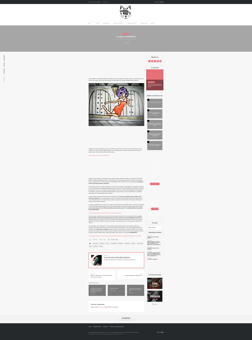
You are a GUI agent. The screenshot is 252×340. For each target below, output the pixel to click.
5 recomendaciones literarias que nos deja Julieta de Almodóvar (155, 134)
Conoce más (144, 23)
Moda (157, 103)
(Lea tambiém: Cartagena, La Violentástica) (99, 155)
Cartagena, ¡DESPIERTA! (152, 259)
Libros (154, 137)
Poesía (135, 39)
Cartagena (95, 243)
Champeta (102, 243)
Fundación (127, 243)
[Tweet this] (133, 42)
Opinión (132, 39)
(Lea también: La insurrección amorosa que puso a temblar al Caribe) (105, 213)
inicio (98, 23)
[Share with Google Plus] (136, 42)
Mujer (90, 246)
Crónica (149, 87)
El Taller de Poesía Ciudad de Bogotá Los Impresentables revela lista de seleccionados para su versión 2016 (154, 254)
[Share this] (130, 42)
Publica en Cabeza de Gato (117, 326)
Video (158, 115)
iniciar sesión (101, 307)
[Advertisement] (116, 65)
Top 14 (155, 115)
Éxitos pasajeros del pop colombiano (154, 113)
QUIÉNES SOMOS (97, 326)
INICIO (90, 326)
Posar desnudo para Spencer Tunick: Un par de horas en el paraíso (155, 85)
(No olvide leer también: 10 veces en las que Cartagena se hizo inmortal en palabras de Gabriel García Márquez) (115, 235)
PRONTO (154, 208)
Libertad (133, 243)
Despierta (120, 243)
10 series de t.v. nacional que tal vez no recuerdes (154, 145)
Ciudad (107, 243)
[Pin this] (139, 42)
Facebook (4, 71)
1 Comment (95, 239)
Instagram (4, 58)
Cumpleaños (114, 243)
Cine (152, 137)
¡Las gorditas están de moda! (154, 102)
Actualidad (153, 103)
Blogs (152, 23)
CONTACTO (105, 326)
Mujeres (96, 246)
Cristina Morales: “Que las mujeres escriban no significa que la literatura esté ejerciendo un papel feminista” (154, 243)
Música (151, 115)
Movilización (140, 243)
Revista (101, 246)
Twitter (4, 64)
